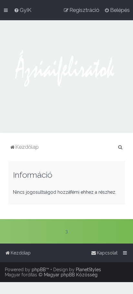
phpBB (39, 269)
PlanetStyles (88, 269)
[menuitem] (22, 9)
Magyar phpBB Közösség (70, 274)
